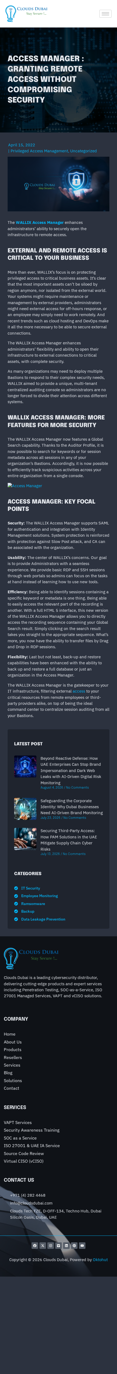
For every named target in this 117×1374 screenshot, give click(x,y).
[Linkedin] (66, 1245)
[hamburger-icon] (105, 14)
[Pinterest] (74, 1245)
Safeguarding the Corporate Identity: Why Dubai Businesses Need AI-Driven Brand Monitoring (72, 807)
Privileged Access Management (39, 150)
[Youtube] (82, 1245)
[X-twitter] (42, 1245)
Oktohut (100, 1259)
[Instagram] (50, 1245)
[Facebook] (35, 1245)
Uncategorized (83, 150)
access (79, 691)
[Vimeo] (58, 1245)
